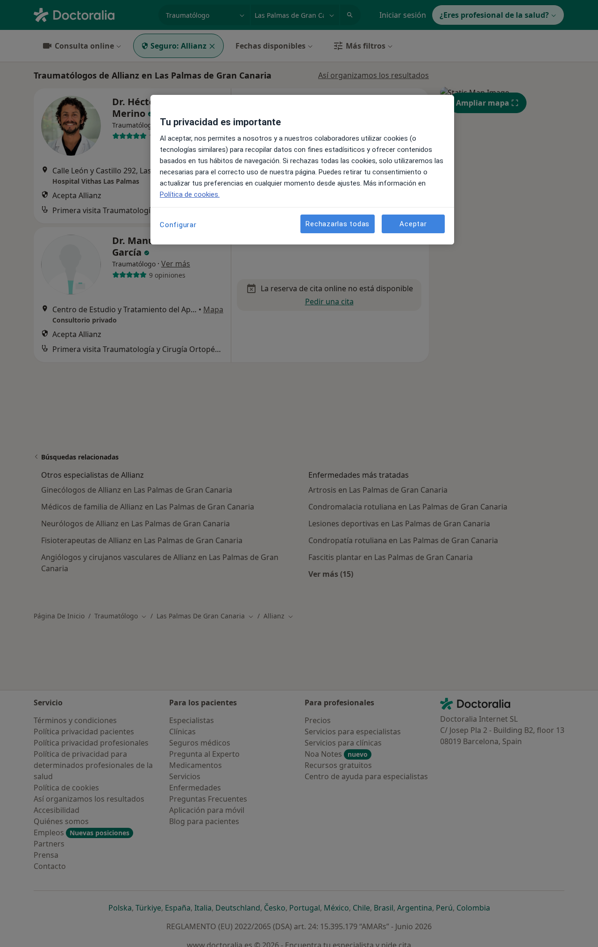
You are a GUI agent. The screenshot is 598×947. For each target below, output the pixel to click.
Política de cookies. (190, 194)
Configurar (178, 225)
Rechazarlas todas (338, 223)
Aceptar (413, 223)
